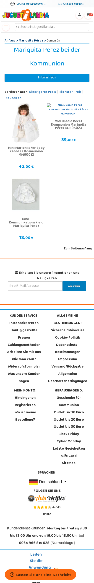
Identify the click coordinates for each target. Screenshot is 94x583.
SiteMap (69, 463)
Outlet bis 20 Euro (69, 420)
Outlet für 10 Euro (69, 412)
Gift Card (69, 456)
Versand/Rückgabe (68, 367)
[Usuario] (79, 15)
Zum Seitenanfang (78, 249)
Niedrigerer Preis (42, 92)
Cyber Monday (69, 441)
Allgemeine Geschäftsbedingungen (67, 378)
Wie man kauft (24, 359)
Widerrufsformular (24, 367)
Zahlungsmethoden (24, 345)
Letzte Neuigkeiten (69, 449)
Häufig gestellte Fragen (23, 334)
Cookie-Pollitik (67, 338)
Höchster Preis (70, 92)
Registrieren (25, 405)
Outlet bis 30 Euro (69, 427)
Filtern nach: (47, 77)
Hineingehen (25, 398)
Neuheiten (13, 98)
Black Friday (68, 434)
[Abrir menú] (6, 27)
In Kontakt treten (24, 323)
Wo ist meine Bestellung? (25, 416)
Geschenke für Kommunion (69, 401)
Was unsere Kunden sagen (24, 378)
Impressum (67, 359)
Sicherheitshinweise (67, 330)
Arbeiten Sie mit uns (24, 352)
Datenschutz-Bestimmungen (67, 349)
